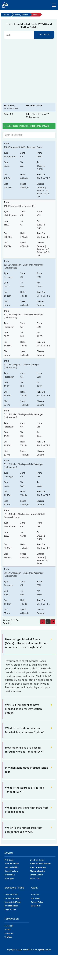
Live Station (9, 875)
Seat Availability (11, 867)
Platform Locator (37, 871)
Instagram (9, 933)
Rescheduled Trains (12, 902)
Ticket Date (35, 879)
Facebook (8, 926)
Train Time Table (11, 864)
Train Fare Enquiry (38, 867)
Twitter (7, 930)
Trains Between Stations (40, 864)
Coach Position (11, 871)
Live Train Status (37, 860)
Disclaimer (35, 898)
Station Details (36, 875)
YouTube (8, 937)
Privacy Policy (37, 902)
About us (35, 895)
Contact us (36, 906)
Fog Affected (10, 910)
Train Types (9, 879)
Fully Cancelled (11, 895)
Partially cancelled (12, 898)
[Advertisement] (29, 71)
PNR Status (9, 860)
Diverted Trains (11, 906)
